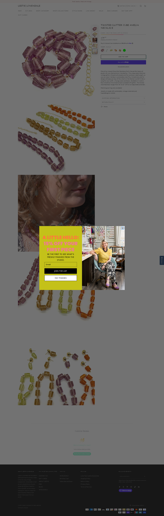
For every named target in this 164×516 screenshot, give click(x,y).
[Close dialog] (122, 228)
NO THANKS (61, 277)
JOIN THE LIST (60, 270)
